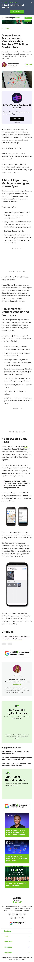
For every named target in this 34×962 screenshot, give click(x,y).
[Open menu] (3, 18)
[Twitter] (24, 914)
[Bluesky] (11, 917)
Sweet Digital (17, 684)
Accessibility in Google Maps (12, 639)
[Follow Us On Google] (17, 653)
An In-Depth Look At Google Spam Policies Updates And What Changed (17, 764)
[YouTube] (17, 914)
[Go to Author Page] (4, 64)
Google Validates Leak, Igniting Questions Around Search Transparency (17, 758)
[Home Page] (12, 17)
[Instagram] (15, 917)
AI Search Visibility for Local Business (16, 884)
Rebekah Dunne (13, 63)
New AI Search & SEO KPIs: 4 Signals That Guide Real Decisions (15, 832)
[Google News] (9, 914)
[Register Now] (17, 820)
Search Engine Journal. (17, 957)
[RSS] (22, 917)
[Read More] (17, 847)
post (25, 446)
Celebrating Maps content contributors (15, 636)
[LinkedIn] (13, 914)
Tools (10, 643)
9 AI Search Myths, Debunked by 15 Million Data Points (16, 858)
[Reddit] (18, 917)
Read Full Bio (17, 675)
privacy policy (15, 736)
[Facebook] (20, 914)
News (4, 643)
